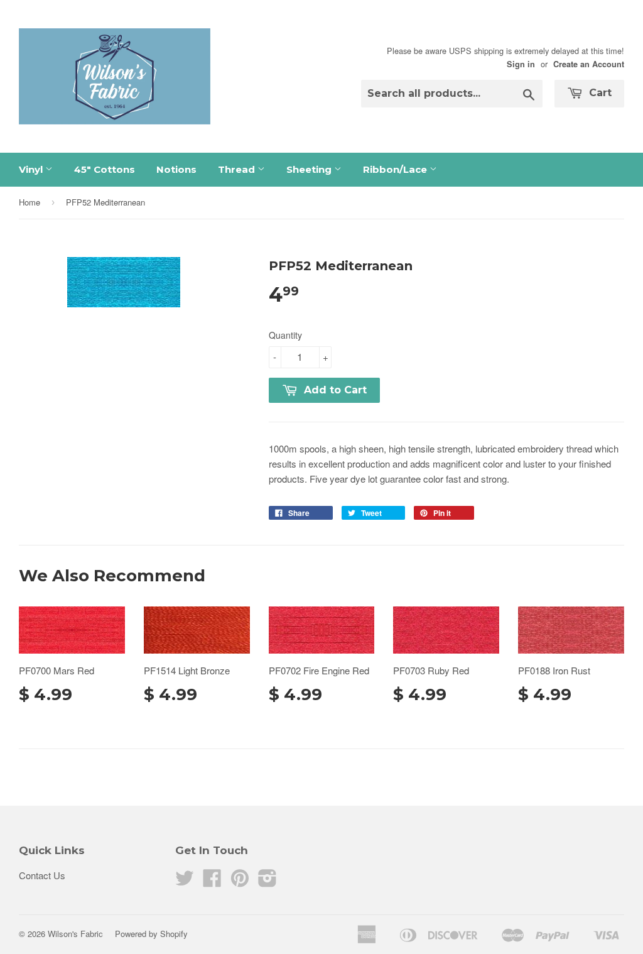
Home (29, 202)
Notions (176, 169)
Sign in (521, 64)
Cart (599, 93)
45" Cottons (104, 169)
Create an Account (588, 64)
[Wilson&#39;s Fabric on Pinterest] (239, 881)
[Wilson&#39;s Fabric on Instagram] (267, 881)
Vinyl (32, 169)
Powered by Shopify (151, 934)
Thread (237, 169)
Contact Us (42, 875)
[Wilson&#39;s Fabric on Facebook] (212, 881)
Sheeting (310, 169)
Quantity (285, 335)
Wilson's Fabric (75, 934)
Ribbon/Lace (396, 169)
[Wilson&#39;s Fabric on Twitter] (184, 881)
